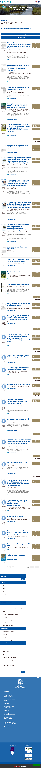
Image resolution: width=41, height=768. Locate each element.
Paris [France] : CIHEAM (16, 507)
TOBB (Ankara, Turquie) (11, 386)
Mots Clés (4, 643)
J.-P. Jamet (9, 91)
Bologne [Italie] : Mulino (20, 536)
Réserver (36, 139)
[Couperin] (28, 759)
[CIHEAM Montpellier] (20, 683)
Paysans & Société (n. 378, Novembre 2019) (18, 92)
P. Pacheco (13, 110)
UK (38, 1)
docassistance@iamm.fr (9, 706)
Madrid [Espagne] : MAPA (23, 547)
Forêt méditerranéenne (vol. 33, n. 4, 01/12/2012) (19, 308)
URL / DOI (36, 47)
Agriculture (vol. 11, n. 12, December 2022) (17, 52)
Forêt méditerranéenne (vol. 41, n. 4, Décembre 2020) (20, 73)
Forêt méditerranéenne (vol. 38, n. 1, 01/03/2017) (19, 150)
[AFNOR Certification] (12, 749)
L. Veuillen (9, 148)
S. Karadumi (9, 359)
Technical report (13, 166)
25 (30, 567)
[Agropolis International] (28, 755)
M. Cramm (22, 109)
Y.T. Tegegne (9, 109)
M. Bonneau (9, 286)
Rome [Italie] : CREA (19, 557)
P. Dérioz (9, 250)
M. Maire (29, 110)
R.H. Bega (14, 359)
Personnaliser (24, 766)
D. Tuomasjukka (23, 110)
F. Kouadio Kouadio (11, 445)
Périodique (4, 628)
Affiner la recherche (20, 37)
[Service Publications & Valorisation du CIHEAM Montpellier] (4, 6)
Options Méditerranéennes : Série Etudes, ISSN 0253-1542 (17, 508)
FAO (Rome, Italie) (10, 263)
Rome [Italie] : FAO (14, 111)
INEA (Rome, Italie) (10, 536)
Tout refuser (17, 766)
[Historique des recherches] (10, 2)
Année (3, 582)
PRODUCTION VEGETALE (7, 26)
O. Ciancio (9, 518)
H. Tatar (8, 307)
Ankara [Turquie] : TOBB (22, 386)
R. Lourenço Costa (23, 49)
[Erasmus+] (28, 752)
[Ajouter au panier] (33, 44)
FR (35, 1)
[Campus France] (12, 753)
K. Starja (18, 359)
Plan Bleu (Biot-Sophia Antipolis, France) (23, 275)
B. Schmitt (13, 72)
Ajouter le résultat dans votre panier (20, 34)
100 (35, 567)
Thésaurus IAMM (4, 22)
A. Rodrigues (9, 49)
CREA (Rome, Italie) (11, 557)
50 (33, 567)
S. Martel (9, 72)
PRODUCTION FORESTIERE (20, 22)
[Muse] (28, 749)
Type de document (6, 603)
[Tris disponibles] (20, 31)
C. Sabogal (18, 110)
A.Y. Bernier (13, 405)
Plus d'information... (12, 59)
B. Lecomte (9, 371)
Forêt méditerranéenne (14, 125)
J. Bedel (8, 405)
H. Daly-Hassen (10, 187)
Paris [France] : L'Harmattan (18, 286)
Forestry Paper (22, 111)
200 (38, 567)
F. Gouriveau (9, 164)
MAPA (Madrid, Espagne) (12, 547)
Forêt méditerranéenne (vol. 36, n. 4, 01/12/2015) (19, 251)
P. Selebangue (10, 487)
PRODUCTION (11, 22)
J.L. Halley (9, 465)
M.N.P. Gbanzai (10, 422)
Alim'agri (10, 316)
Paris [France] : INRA (20, 405)
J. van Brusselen (16, 109)
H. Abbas (9, 507)
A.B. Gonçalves (16, 49)
